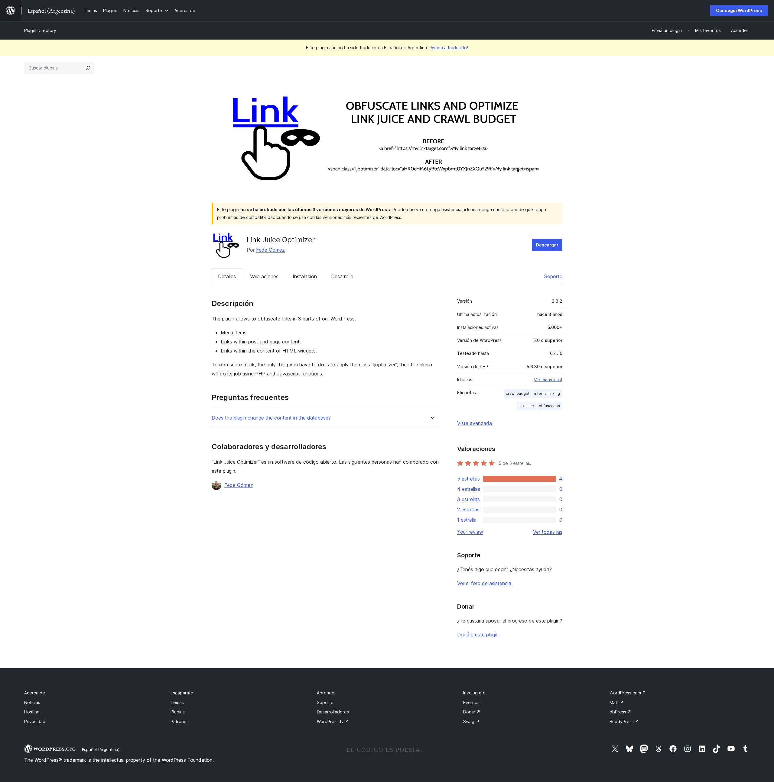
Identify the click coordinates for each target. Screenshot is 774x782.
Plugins (178, 711)
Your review (470, 532)
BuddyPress (624, 721)
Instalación (305, 276)
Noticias (32, 702)
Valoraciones (264, 276)
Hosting (32, 711)
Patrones (180, 721)
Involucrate (474, 692)
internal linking (547, 393)
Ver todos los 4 (548, 379)
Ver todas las (547, 532)
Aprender (326, 692)
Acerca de (34, 692)
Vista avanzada (474, 423)
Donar (471, 711)
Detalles (227, 276)
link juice (526, 406)
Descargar (547, 244)
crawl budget (517, 393)
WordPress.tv (333, 721)
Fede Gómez (270, 250)
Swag (471, 721)
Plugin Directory (40, 30)
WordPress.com (628, 692)
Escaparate (182, 692)
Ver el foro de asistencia (484, 583)
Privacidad (34, 721)
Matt (617, 702)
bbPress (620, 711)
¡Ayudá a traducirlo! (448, 47)
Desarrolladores (333, 711)
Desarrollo (342, 276)
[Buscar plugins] (88, 68)
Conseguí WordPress (739, 10)
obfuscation (549, 406)
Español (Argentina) (100, 749)
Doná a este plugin (478, 635)
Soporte (553, 276)
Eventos (471, 702)
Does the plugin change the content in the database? (271, 418)
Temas (177, 702)
